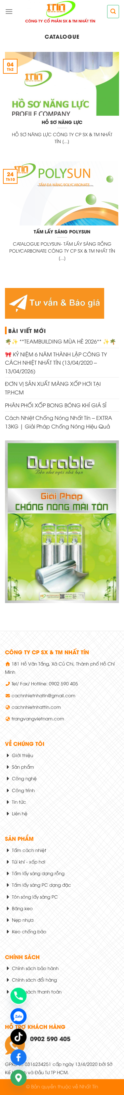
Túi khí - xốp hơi (28, 861)
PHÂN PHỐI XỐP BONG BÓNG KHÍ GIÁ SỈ (55, 405)
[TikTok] (18, 1037)
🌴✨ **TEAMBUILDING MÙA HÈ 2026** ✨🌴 (60, 341)
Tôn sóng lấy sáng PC (34, 896)
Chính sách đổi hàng (34, 979)
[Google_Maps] (18, 1078)
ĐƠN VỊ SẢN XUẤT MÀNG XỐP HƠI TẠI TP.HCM (53, 388)
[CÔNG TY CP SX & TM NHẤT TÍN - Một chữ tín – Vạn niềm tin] (60, 11)
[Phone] (18, 996)
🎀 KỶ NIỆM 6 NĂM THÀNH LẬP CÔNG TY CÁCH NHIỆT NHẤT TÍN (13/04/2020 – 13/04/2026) (56, 362)
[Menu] (9, 11)
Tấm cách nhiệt (28, 850)
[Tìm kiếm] (113, 11)
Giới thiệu (22, 755)
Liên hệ (19, 813)
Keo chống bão (28, 931)
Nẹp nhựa (22, 919)
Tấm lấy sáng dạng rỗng (37, 873)
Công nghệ (24, 778)
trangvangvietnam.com (38, 718)
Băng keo (22, 908)
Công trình (23, 790)
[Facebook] (18, 1057)
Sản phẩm (22, 766)
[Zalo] (18, 1016)
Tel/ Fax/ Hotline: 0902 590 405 (45, 683)
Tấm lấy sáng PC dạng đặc (41, 884)
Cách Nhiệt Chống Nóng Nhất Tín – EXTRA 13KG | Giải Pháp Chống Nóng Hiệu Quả (58, 422)
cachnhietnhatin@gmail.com (43, 695)
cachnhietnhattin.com (36, 707)
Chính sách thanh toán (36, 991)
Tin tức (18, 801)
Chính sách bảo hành (35, 968)
